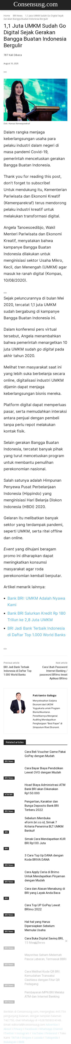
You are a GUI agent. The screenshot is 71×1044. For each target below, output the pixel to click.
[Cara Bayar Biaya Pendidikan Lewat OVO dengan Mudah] (13, 773)
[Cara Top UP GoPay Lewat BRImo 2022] (13, 909)
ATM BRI (9, 794)
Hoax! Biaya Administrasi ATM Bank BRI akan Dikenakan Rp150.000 (45, 789)
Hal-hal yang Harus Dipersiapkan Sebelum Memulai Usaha (40, 926)
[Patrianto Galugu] (18, 711)
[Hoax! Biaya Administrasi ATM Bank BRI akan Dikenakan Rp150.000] (13, 789)
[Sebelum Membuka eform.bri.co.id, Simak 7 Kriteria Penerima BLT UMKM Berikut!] (13, 822)
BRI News (17, 15)
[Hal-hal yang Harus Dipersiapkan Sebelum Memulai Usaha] (13, 926)
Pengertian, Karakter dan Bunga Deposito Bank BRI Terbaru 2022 (42, 806)
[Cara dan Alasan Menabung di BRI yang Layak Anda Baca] (13, 893)
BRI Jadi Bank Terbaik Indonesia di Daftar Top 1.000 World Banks (17, 670)
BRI (6, 832)
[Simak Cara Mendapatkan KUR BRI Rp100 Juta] (13, 843)
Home (7, 15)
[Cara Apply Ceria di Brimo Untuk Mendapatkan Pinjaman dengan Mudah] (13, 876)
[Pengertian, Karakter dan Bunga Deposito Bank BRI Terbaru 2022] (13, 806)
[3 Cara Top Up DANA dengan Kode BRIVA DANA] (13, 860)
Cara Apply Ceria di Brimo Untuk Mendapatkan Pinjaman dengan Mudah (45, 876)
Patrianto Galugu (44, 695)
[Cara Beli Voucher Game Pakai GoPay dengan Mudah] (13, 756)
